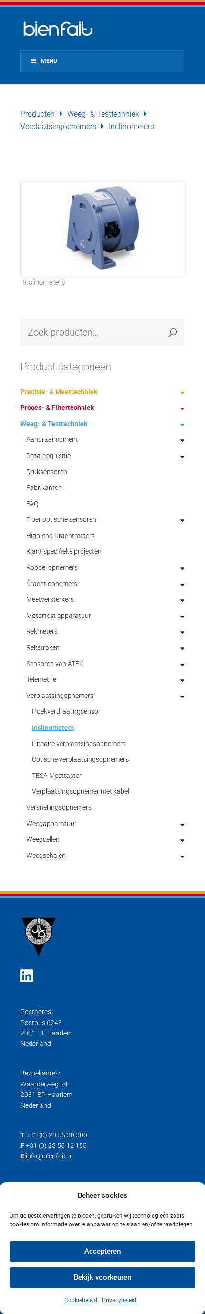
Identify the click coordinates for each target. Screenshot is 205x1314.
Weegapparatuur (51, 823)
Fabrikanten (44, 487)
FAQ (32, 504)
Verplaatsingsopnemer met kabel (80, 791)
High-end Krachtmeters (60, 535)
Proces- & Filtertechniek (57, 407)
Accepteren (102, 1251)
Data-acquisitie (48, 455)
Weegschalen (46, 855)
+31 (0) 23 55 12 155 (56, 1145)
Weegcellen (43, 839)
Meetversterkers (50, 599)
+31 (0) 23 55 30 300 (56, 1135)
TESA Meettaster (57, 775)
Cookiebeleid (80, 1300)
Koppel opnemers (52, 567)
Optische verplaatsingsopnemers (80, 759)
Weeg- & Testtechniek (103, 114)
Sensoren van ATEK (54, 663)
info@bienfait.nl (49, 1156)
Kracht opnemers (51, 583)
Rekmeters (42, 631)
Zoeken (172, 332)
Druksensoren (46, 472)
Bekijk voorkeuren (102, 1277)
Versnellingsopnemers (59, 807)
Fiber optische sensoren (61, 519)
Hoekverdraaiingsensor (66, 711)
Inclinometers (53, 727)
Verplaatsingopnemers (58, 126)
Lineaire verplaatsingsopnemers (79, 743)
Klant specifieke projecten (64, 551)
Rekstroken (43, 647)
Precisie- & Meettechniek (58, 392)
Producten (37, 114)
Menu (49, 61)
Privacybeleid (119, 1300)
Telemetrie (41, 679)
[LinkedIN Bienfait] (26, 976)
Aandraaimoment (52, 439)
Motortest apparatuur (58, 615)
